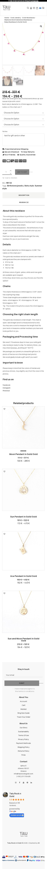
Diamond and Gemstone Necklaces (18, 20)
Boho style (29, 185)
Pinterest (6, 391)
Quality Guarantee (27, 155)
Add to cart (22, 172)
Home (6, 18)
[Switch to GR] (40, 8)
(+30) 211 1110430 (23, 776)
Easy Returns (29, 152)
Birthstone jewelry (15, 185)
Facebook (6, 385)
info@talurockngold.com (23, 774)
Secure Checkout (11, 152)
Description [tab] (24, 195)
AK (39, 843)
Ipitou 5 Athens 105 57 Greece (23, 768)
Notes (5, 131)
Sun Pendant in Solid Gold (23, 517)
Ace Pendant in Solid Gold (23, 576)
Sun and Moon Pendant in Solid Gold (23, 640)
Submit (21, 683)
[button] (41, 26)
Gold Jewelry (15, 18)
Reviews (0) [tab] (24, 202)
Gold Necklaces (28, 18)
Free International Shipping (16, 149)
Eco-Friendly (10, 155)
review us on (16, 815)
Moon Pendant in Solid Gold (23, 454)
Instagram (6, 388)
